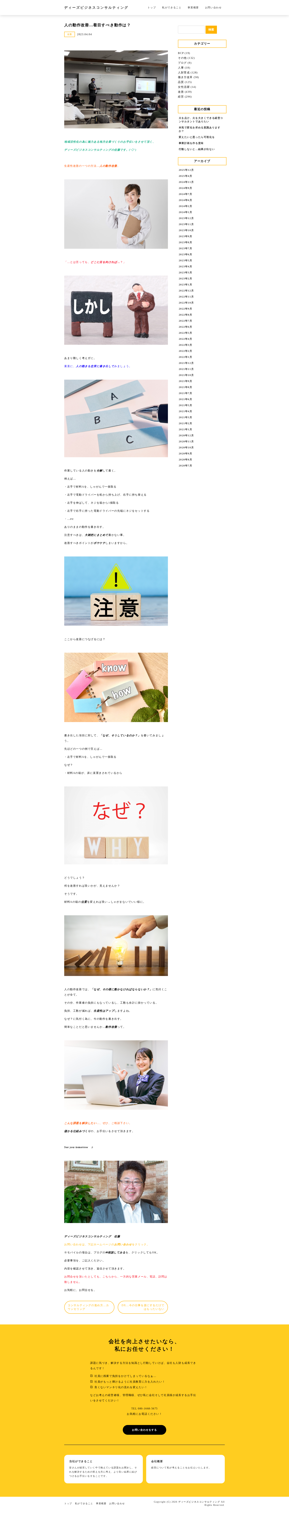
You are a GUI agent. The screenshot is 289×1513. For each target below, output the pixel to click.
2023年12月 (186, 218)
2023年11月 (186, 224)
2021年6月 (185, 399)
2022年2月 (185, 351)
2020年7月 (185, 465)
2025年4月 (185, 176)
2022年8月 (185, 314)
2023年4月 (185, 266)
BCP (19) (184, 53)
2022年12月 (186, 290)
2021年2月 (185, 423)
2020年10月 (186, 447)
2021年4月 (185, 411)
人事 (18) (184, 67)
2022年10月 (186, 302)
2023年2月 (185, 278)
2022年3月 (185, 345)
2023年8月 (185, 242)
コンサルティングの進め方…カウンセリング (88, 1307)
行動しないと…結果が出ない (197, 149)
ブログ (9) (184, 62)
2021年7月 (185, 393)
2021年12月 (186, 363)
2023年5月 (185, 260)
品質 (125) (185, 82)
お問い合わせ (213, 7)
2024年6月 (185, 200)
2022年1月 (185, 357)
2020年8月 (185, 459)
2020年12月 (186, 435)
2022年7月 (185, 320)
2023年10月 (186, 230)
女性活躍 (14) (187, 86)
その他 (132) (186, 57)
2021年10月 (186, 375)
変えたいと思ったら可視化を (197, 137)
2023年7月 (185, 248)
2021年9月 (185, 381)
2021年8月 (185, 387)
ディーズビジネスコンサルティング (96, 7)
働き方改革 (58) (188, 77)
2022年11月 (186, 296)
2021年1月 (185, 429)
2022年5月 (185, 333)
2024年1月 (185, 212)
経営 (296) (185, 96)
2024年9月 (185, 188)
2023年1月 (185, 284)
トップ (152, 7)
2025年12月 (186, 170)
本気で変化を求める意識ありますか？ (199, 129)
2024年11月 (186, 182)
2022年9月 (185, 308)
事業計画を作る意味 (191, 143)
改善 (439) (185, 91)
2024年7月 (185, 194)
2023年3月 (185, 272)
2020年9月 (185, 453)
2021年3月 (185, 417)
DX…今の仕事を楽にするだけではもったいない (143, 1307)
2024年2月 (185, 206)
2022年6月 (185, 326)
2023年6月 (185, 254)
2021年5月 (185, 405)
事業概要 (193, 7)
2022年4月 (185, 339)
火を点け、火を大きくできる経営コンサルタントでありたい (201, 120)
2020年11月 (186, 441)
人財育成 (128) (188, 72)
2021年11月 (186, 369)
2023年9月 (185, 236)
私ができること (171, 7)
